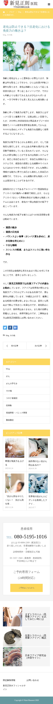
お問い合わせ (32, 680)
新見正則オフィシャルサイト (14, 687)
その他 (9, 35)
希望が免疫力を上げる (14, 463)
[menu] (49, 4)
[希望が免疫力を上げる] (14, 448)
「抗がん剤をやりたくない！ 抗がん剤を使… (14, 500)
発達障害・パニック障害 (16, 413)
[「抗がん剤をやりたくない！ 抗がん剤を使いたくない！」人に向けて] (14, 483)
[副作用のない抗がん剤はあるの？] (38, 448)
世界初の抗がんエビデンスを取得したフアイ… (38, 500)
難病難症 (10, 420)
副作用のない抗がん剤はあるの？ (38, 463)
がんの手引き (12, 384)
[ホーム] (4, 12)
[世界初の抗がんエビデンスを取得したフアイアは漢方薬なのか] (38, 483)
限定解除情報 (9, 680)
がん (8, 376)
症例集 (9, 405)
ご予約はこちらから (26, 588)
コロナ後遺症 (12, 398)
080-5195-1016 (30, 537)
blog (4, 35)
